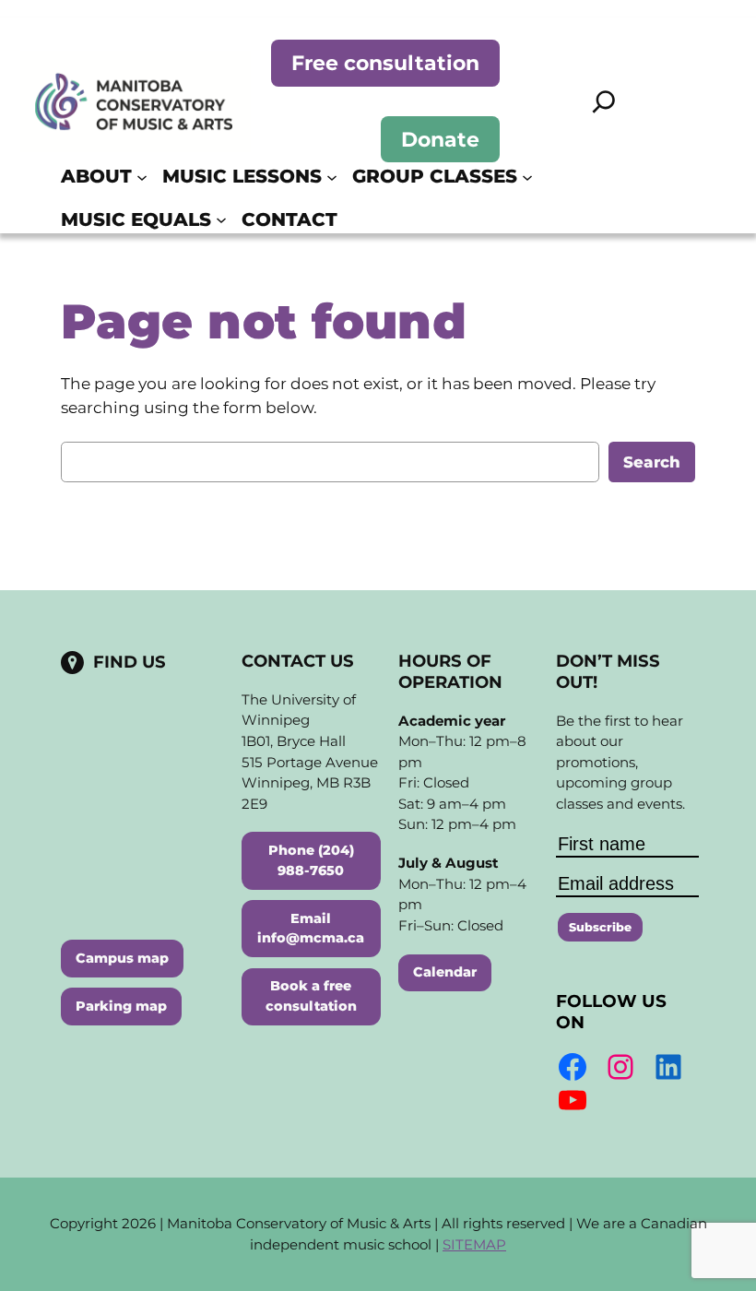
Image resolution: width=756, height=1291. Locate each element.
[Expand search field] (604, 101)
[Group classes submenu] (527, 176)
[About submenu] (142, 176)
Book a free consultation (311, 995)
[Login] (687, 198)
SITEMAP (474, 1244)
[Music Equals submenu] (221, 219)
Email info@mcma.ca (310, 928)
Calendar (445, 972)
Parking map (121, 1006)
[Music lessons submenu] (331, 176)
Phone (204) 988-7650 (311, 860)
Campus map (122, 958)
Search (651, 462)
